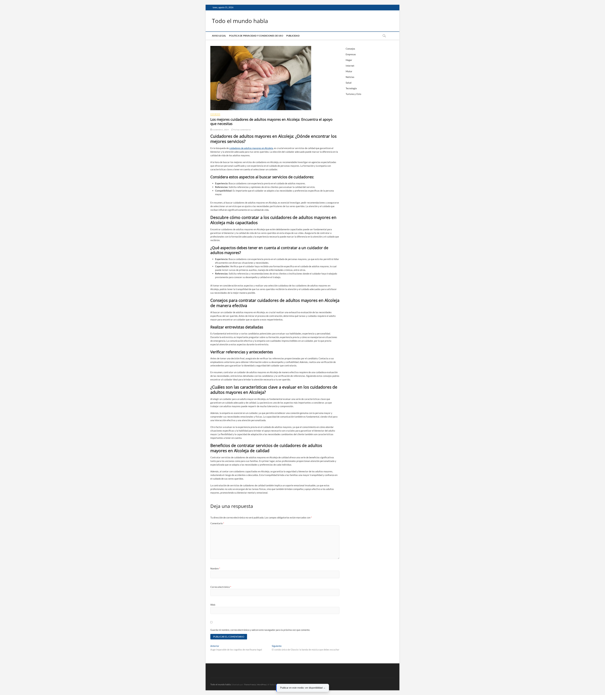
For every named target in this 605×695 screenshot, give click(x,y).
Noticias (350, 77)
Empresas (351, 54)
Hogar (349, 60)
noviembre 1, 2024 (220, 129)
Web (212, 604)
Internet (350, 65)
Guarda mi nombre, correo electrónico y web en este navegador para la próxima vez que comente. (260, 629)
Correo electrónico (220, 586)
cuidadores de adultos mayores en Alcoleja (251, 148)
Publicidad (293, 35)
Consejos (215, 114)
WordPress (261, 684)
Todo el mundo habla (240, 20)
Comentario (217, 523)
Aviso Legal (219, 35)
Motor (349, 71)
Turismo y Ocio (353, 94)
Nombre (215, 568)
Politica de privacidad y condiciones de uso (256, 35)
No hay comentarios (242, 129)
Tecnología (351, 88)
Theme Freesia (250, 684)
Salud (348, 82)
